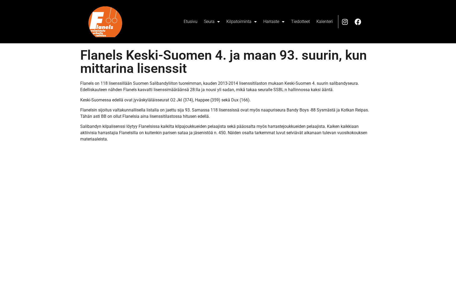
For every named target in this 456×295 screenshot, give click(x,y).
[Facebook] (358, 21)
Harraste (271, 21)
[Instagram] (345, 21)
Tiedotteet (300, 21)
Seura (209, 21)
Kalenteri (324, 21)
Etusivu (190, 21)
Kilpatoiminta (238, 21)
